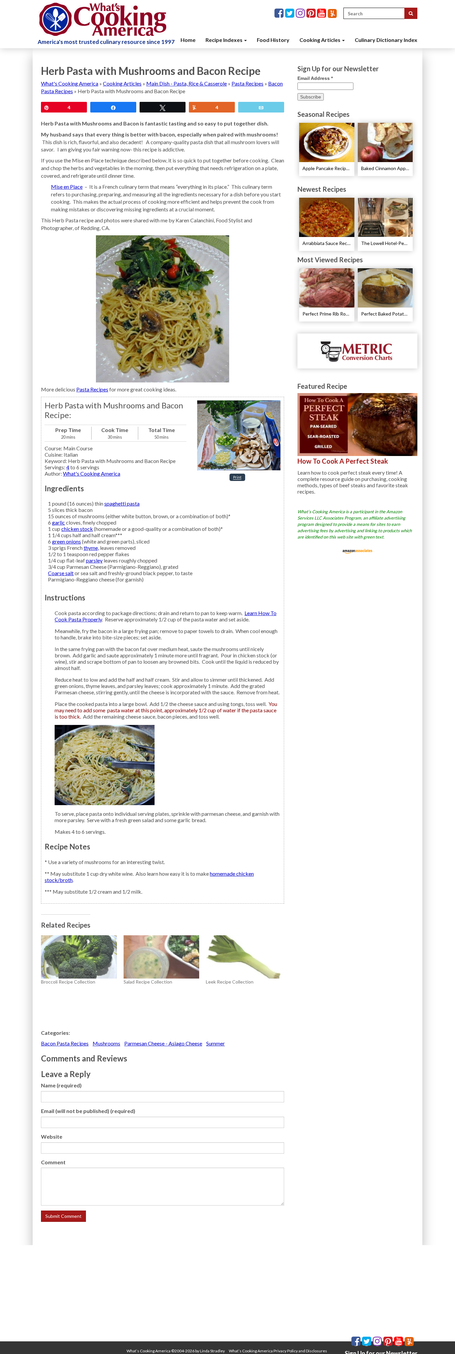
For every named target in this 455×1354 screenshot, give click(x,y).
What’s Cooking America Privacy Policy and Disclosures (278, 1350)
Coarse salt (61, 573)
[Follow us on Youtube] (322, 13)
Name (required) (61, 1085)
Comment (53, 1162)
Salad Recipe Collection (148, 982)
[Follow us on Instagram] (301, 13)
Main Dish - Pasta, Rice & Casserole (186, 83)
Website (51, 1136)
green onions (66, 541)
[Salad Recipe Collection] (162, 957)
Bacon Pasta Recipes (65, 1043)
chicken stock (77, 529)
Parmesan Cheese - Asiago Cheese (163, 1043)
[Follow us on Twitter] (290, 13)
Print (237, 477)
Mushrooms (106, 1043)
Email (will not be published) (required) (88, 1111)
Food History (273, 40)
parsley (94, 560)
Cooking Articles (320, 40)
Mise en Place (67, 186)
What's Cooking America (69, 83)
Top (439, 1338)
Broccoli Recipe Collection (68, 982)
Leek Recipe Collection (229, 982)
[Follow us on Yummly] (332, 13)
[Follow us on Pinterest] (311, 13)
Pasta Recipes (247, 83)
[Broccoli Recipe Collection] (79, 957)
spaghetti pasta (122, 503)
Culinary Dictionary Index (386, 40)
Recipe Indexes (224, 40)
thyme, (91, 548)
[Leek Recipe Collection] (244, 957)
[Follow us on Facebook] (279, 13)
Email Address (315, 78)
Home (188, 40)
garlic (58, 522)
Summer (215, 1043)
